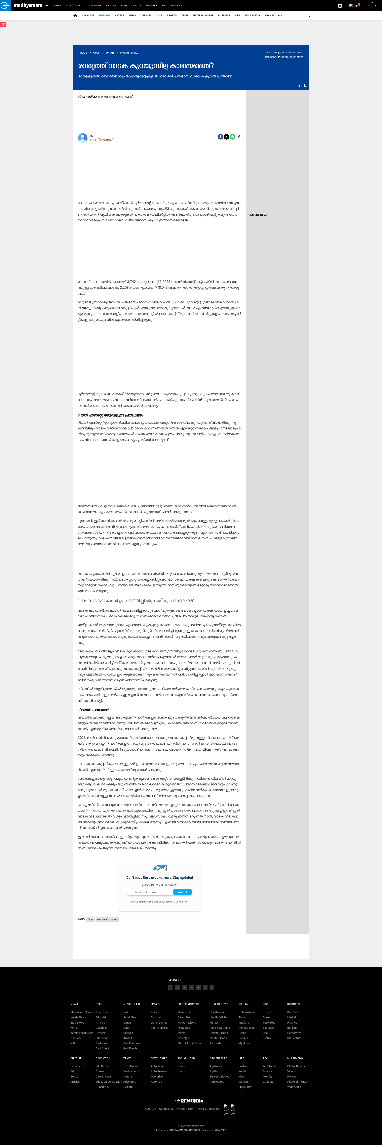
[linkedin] (191, 987)
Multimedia (252, 15)
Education (103, 1058)
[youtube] (198, 987)
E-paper (57, 5)
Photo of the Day (297, 1081)
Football (156, 1017)
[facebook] (220, 137)
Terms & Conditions (177, 901)
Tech (266, 1058)
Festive (267, 1038)
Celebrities (184, 1017)
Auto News (157, 1066)
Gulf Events (130, 1048)
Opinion (146, 15)
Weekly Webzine (75, 5)
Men (241, 1076)
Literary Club (78, 1066)
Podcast (292, 1076)
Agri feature (217, 1081)
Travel (269, 15)
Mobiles (267, 1076)
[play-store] (227, 1109)
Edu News (102, 1066)
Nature (127, 1076)
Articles (100, 1022)
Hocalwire (220, 1130)
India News (77, 1022)
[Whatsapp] (232, 137)
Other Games (159, 1022)
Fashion (243, 1066)
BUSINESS (293, 1004)
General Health (219, 1033)
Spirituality (245, 1086)
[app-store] (234, 1109)
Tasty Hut (269, 1022)
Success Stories (219, 1076)
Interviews (102, 1038)
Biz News (293, 1012)
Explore (128, 1086)
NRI (72, 1043)
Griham (244, 1004)
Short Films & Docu (189, 1043)
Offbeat (100, 1033)
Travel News (130, 1066)
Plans (242, 1017)
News (132, 15)
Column (243, 1038)
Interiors (244, 1022)
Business (224, 15)
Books (125, 5)
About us (150, 1108)
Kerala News (78, 1017)
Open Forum (103, 1012)
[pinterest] (212, 987)
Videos (291, 1071)
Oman (127, 1022)
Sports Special (159, 1027)
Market (291, 1017)
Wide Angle (294, 1086)
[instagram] (184, 987)
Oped (99, 1004)
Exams (100, 1071)
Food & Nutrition (220, 1027)
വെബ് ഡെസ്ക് (101, 140)
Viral (180, 1071)
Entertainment (203, 15)
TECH (184, 15)
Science (267, 1071)
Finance (292, 1022)
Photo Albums (296, 1066)
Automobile (159, 1058)
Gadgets (268, 1081)
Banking (292, 1027)
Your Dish (269, 1027)
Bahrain (128, 1033)
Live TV (137, 5)
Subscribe (151, 5)
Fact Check (102, 1048)
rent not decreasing (107, 919)
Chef (266, 1033)
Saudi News (130, 1017)
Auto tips (156, 1081)
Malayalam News (81, 1012)
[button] (5, 5)
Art (72, 1071)
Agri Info (215, 1071)
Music (181, 1033)
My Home (88, 15)
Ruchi (267, 1004)
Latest (119, 15)
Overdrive (157, 1076)
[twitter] (177, 987)
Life (237, 15)
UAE (126, 1012)
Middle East (131, 1004)
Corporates (294, 1033)
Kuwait (127, 1038)
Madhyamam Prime (173, 5)
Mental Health (218, 1038)
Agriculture (218, 1058)
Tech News (269, 1066)
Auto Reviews (159, 1071)
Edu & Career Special (108, 1081)
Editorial (101, 1017)
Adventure (129, 1081)
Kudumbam (95, 5)
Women (243, 1081)
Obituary (75, 1038)
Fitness (214, 1022)
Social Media (187, 1058)
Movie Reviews (187, 1022)
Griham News (247, 1012)
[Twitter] (226, 137)
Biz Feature (294, 1038)
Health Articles (219, 1017)
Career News (103, 1076)
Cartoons (101, 1043)
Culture (76, 1058)
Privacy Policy (184, 1108)
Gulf (159, 15)
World (74, 1027)
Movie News (185, 1012)
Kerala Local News (81, 1033)
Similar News (258, 215)
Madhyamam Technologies (184, 1130)
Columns (101, 1027)
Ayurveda (215, 1043)
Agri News (216, 1066)
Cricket (155, 1012)
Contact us (166, 1108)
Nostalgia (184, 1038)
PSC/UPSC (102, 1086)
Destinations (131, 1071)
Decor (242, 1033)
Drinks (267, 1017)
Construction (247, 1027)
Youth (242, 1071)
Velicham (111, 5)
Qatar (91, 919)
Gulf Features (131, 1043)
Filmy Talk (184, 1027)
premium (104, 15)
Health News (219, 1004)
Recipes (267, 1012)
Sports (172, 15)
